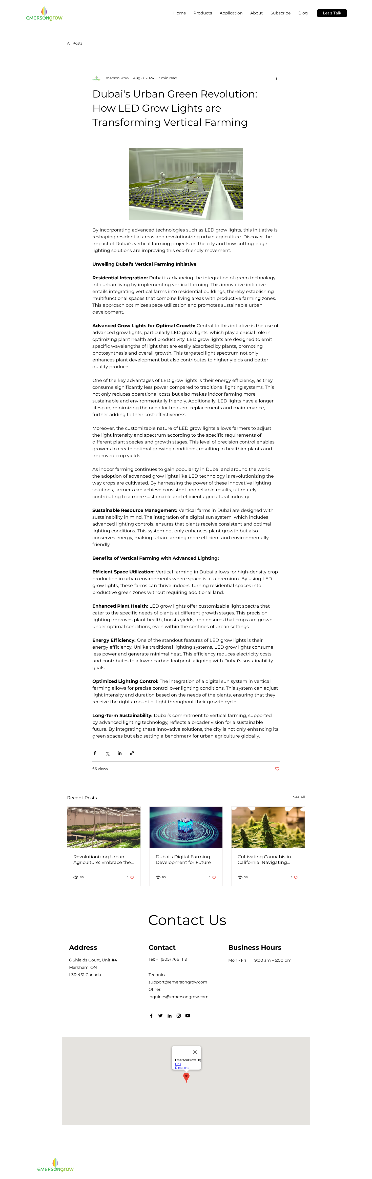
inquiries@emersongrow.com (179, 996)
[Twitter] (160, 1015)
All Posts (74, 43)
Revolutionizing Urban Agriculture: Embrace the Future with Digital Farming (102, 859)
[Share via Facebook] (94, 753)
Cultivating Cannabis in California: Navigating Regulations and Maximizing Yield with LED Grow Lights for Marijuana (264, 859)
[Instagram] (178, 1015)
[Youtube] (188, 1015)
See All (299, 797)
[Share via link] (132, 753)
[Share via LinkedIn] (119, 753)
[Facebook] (151, 1015)
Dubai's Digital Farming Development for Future (183, 859)
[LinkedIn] (169, 1015)
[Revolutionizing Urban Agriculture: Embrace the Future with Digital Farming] (103, 827)
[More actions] (277, 78)
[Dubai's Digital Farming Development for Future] (186, 827)
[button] (179, 8)
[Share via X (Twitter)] (107, 753)
